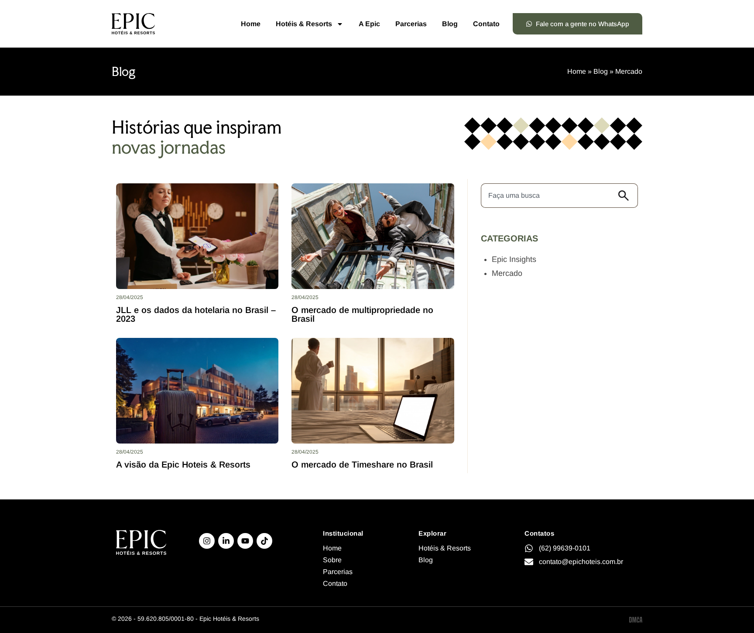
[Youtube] (245, 541)
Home (250, 24)
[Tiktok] (264, 541)
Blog (450, 24)
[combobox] (547, 195)
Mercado (507, 273)
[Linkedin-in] (226, 541)
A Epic (369, 24)
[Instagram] (207, 541)
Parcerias (411, 24)
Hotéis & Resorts (304, 24)
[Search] (626, 195)
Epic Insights (514, 259)
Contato (486, 24)
